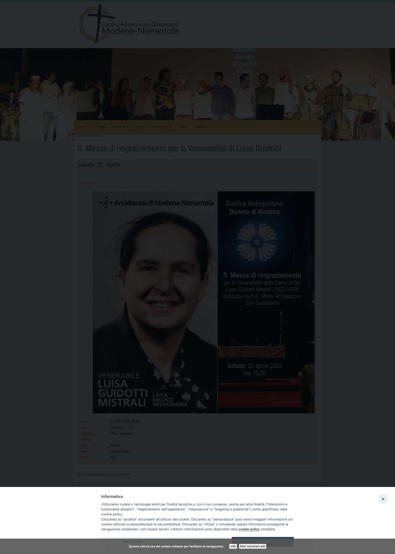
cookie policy (248, 529)
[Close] (383, 498)
